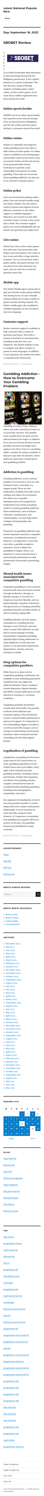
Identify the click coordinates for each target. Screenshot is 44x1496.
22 (22, 1128)
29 (22, 1133)
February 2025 (12, 963)
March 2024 (11, 999)
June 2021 (10, 1084)
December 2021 (13, 1065)
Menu (7, 18)
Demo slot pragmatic (13, 1178)
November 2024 (13, 973)
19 (6, 1128)
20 (11, 1128)
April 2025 (10, 957)
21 (17, 1128)
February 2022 (12, 1058)
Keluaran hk (9, 1165)
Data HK (7, 861)
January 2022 (12, 1061)
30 (27, 1133)
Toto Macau (8, 1204)
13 (11, 1123)
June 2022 (10, 1045)
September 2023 (13, 1002)
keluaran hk (9, 874)
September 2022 (13, 1035)
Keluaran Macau (10, 1198)
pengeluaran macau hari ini (16, 1368)
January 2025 (12, 966)
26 (6, 1133)
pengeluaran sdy (11, 1381)
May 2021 (10, 1088)
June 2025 (10, 950)
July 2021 (10, 1081)
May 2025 (10, 953)
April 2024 (10, 996)
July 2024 (10, 986)
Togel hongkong (11, 1470)
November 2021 (13, 1068)
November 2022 (13, 1029)
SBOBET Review (17, 43)
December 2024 (13, 970)
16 (27, 1123)
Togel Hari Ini (9, 1158)
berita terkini (12, 921)
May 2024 (10, 993)
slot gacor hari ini (11, 1191)
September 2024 (13, 980)
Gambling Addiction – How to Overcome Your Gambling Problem (21, 380)
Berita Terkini (12, 918)
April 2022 (10, 1052)
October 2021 (12, 1071)
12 (6, 1123)
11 (38, 1119)
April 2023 (10, 1016)
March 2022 (11, 1055)
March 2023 (11, 1019)
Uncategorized (26, 364)
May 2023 (10, 1012)
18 (38, 1123)
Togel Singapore (11, 1464)
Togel (6, 854)
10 (33, 1119)
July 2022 (10, 1042)
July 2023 (10, 1009)
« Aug (10, 1138)
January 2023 (12, 1022)
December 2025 (13, 943)
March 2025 (11, 960)
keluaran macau (10, 1211)
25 (38, 1128)
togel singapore (10, 1185)
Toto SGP (7, 1476)
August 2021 (11, 1078)
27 (11, 1133)
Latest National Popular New (13, 1489)
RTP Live (7, 867)
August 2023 (11, 1006)
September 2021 (13, 1075)
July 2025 (10, 947)
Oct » (33, 1138)
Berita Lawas (12, 914)
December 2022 (13, 1025)
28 (16, 1133)
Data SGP (7, 1171)
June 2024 (10, 989)
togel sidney (9, 1440)
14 (17, 1123)
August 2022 (11, 1039)
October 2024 (12, 976)
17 (33, 1123)
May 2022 (10, 1048)
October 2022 (12, 1032)
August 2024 (11, 983)
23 (27, 1128)
